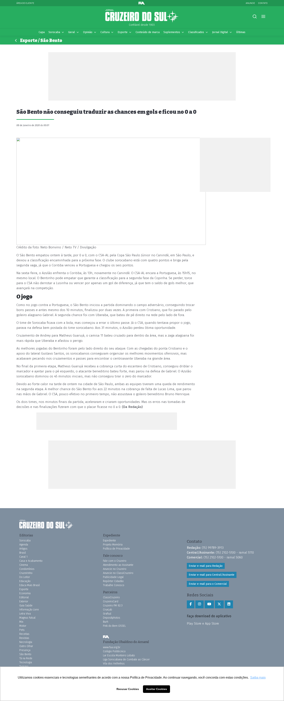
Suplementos (171, 32)
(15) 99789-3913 (213, 548)
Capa (42, 32)
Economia (25, 593)
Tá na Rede (25, 658)
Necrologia (25, 642)
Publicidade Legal (113, 577)
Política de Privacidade (116, 548)
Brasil (22, 552)
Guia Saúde (25, 605)
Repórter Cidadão (113, 581)
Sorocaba (54, 32)
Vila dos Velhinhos (114, 663)
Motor (22, 625)
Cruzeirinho (25, 573)
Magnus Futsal (27, 617)
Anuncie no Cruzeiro (114, 569)
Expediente (109, 540)
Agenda (23, 544)
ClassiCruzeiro (111, 597)
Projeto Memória (112, 544)
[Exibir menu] (263, 16)
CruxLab (107, 609)
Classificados (196, 32)
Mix (21, 621)
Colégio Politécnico (114, 651)
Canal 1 (23, 556)
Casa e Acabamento (31, 561)
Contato (263, 3)
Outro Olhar (26, 646)
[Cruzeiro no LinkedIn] (229, 604)
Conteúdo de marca (148, 32)
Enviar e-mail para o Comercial (208, 584)
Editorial (24, 597)
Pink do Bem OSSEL (114, 625)
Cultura (105, 32)
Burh (105, 621)
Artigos (23, 548)
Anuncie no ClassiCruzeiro (118, 573)
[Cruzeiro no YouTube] (209, 604)
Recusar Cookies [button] (127, 689)
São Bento (25, 654)
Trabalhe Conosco (113, 585)
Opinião (87, 32)
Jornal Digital (220, 32)
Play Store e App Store (203, 623)
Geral (71, 32)
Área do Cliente (25, 3)
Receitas (24, 634)
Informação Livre (29, 609)
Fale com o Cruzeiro (114, 561)
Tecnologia (25, 662)
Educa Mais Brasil (29, 585)
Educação (25, 581)
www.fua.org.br (111, 647)
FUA (106, 637)
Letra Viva (25, 613)
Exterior (23, 601)
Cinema (23, 565)
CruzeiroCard (110, 601)
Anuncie (250, 3)
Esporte (123, 32)
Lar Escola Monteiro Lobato (119, 655)
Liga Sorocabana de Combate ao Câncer (126, 659)
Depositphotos (111, 617)
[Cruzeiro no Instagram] (199, 604)
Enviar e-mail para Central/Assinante (211, 574)
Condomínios (26, 569)
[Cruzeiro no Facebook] (190, 604)
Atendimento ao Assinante (118, 565)
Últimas (240, 32)
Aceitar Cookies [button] (156, 689)
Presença (24, 650)
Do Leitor (24, 577)
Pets (22, 630)
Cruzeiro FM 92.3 (112, 605)
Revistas (24, 638)
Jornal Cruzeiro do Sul (142, 16)
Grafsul (107, 613)
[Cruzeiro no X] (219, 604)
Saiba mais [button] (258, 677)
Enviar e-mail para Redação (206, 566)
